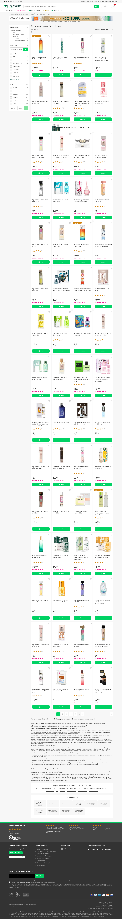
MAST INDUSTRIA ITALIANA (97, 789)
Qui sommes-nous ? (43, 849)
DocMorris (13, 14)
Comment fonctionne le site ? (46, 851)
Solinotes (55, 789)
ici (20, 887)
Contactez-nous (15, 853)
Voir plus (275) (14, 79)
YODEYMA (86, 789)
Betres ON (62, 791)
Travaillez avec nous (43, 854)
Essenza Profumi (71, 791)
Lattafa (80, 789)
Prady (107, 789)
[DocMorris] (12, 6)
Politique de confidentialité (106, 902)
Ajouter (40, 75)
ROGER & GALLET (46, 789)
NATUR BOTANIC (63, 789)
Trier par (98, 29)
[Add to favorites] (49, 36)
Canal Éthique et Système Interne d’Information (100, 908)
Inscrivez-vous (39, 876)
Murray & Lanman (82, 791)
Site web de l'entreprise (44, 863)
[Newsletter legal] (10, 882)
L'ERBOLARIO (73, 789)
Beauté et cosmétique (23, 14)
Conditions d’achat (107, 905)
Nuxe (57, 791)
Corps (32, 14)
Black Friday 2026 (42, 865)
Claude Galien (50, 791)
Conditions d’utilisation (106, 904)
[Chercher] (96, 6)
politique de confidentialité (24, 882)
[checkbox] (19, 54)
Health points (41, 861)
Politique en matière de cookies (104, 907)
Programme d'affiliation (44, 856)
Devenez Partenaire (43, 858)
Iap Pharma (37, 789)
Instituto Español (93, 791)
